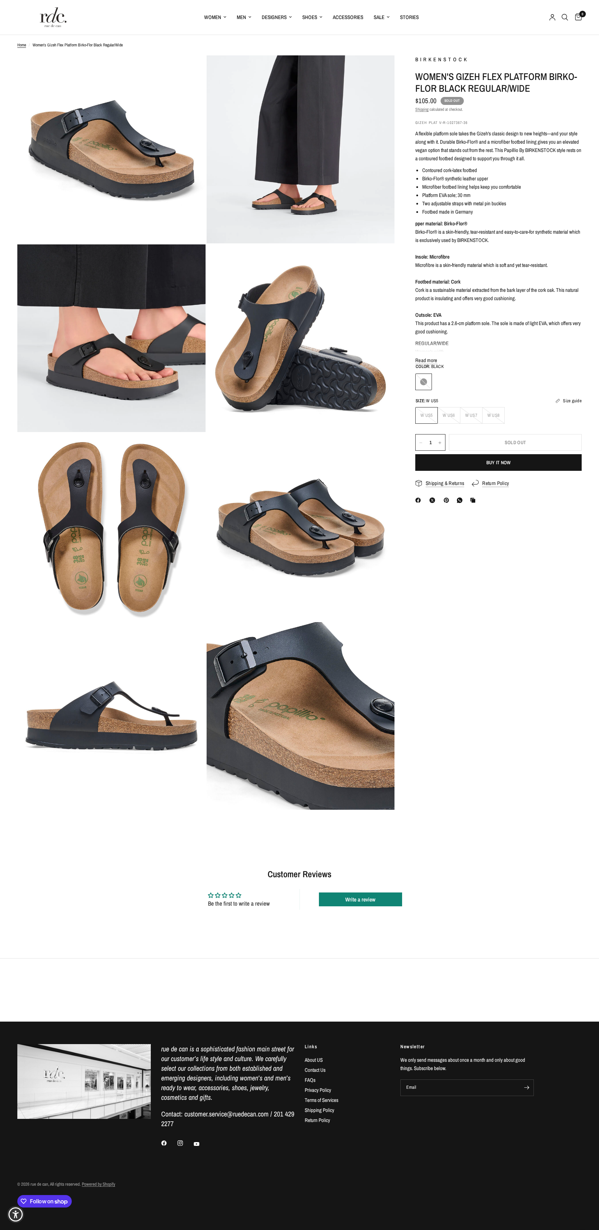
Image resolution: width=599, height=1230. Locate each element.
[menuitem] (215, 17)
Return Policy (317, 1120)
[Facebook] (419, 500)
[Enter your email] (527, 1087)
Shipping (421, 109)
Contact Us (315, 1070)
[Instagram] (185, 1143)
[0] (577, 17)
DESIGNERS (274, 17)
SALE (379, 17)
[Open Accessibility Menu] (15, 1214)
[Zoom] (191, 70)
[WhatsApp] (461, 500)
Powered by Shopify (98, 1184)
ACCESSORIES (348, 17)
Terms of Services (321, 1100)
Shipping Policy (319, 1110)
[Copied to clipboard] (474, 500)
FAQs (310, 1080)
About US (314, 1059)
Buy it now (498, 463)
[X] (433, 500)
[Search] (565, 17)
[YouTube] (201, 1143)
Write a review (360, 899)
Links (311, 1046)
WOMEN (212, 17)
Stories (409, 17)
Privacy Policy (318, 1090)
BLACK (423, 382)
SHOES (309, 17)
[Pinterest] (448, 500)
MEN (241, 17)
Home (21, 45)
